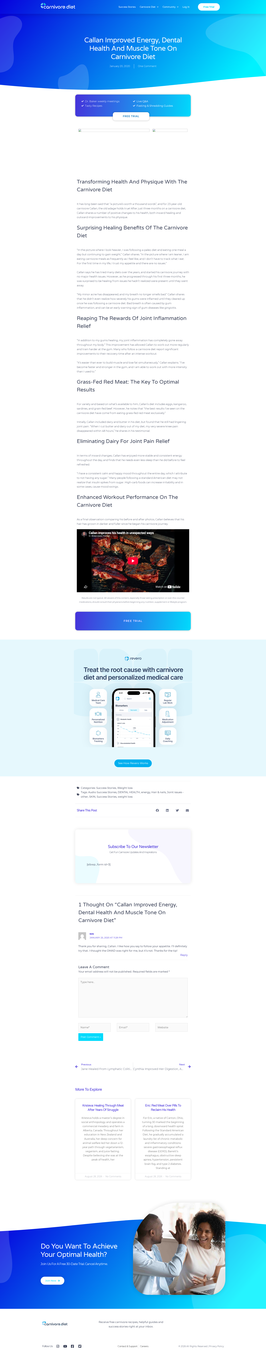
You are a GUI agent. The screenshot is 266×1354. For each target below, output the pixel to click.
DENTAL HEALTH (129, 792)
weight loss (125, 796)
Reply (184, 955)
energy (145, 792)
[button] (157, 810)
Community (169, 7)
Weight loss (125, 787)
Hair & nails (158, 792)
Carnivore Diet (147, 7)
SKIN (92, 796)
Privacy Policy (216, 1346)
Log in (186, 7)
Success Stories (127, 7)
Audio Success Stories (102, 792)
